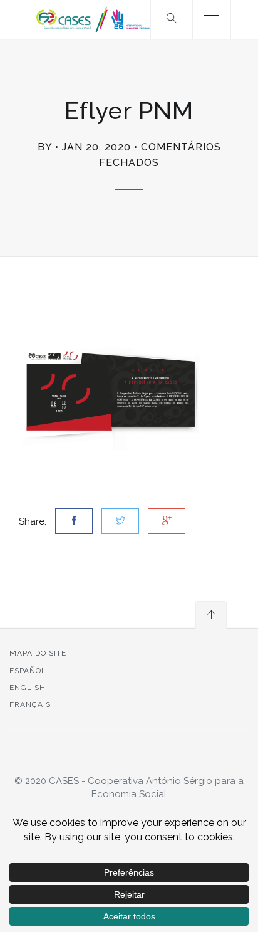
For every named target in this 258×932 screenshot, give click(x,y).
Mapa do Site (37, 653)
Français (30, 704)
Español (27, 670)
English (27, 687)
